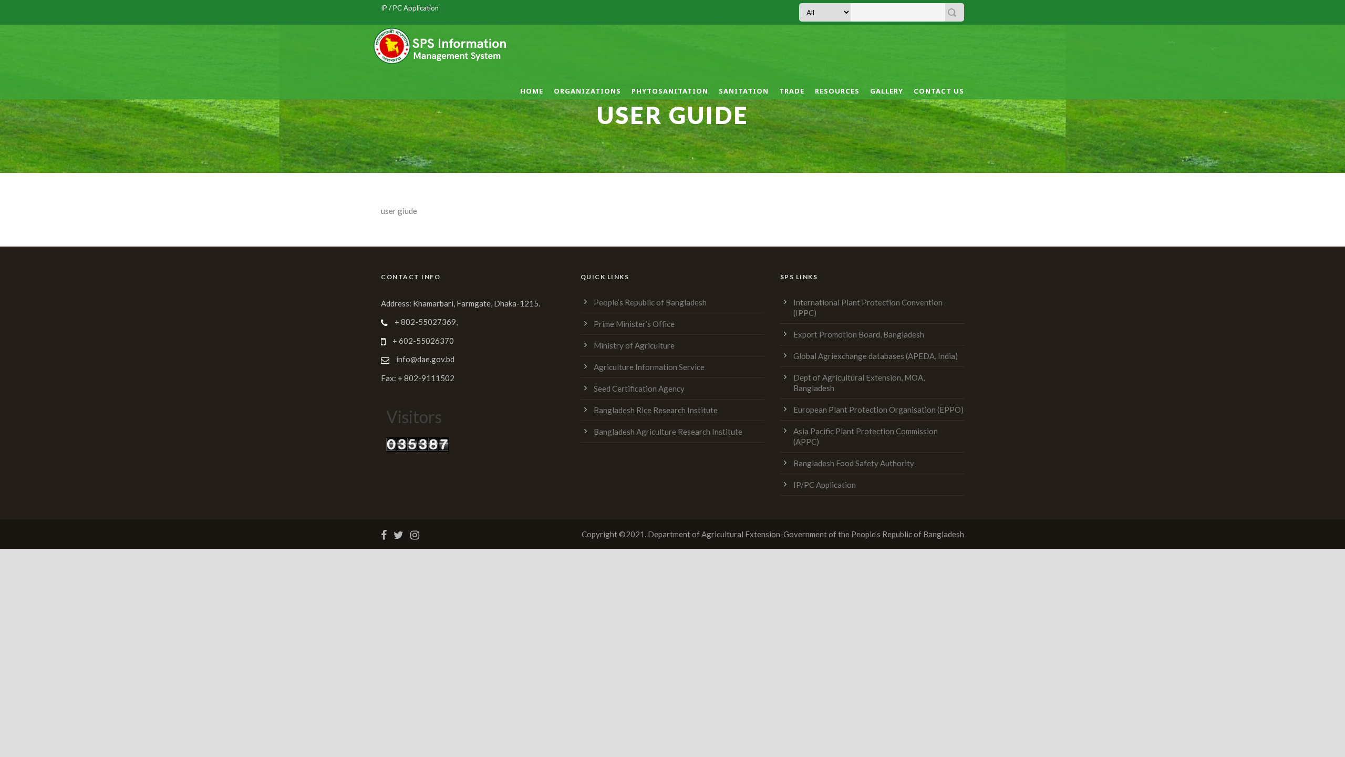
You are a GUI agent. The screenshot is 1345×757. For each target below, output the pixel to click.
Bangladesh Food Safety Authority (853, 463)
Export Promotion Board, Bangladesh (858, 334)
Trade (791, 91)
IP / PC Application (410, 8)
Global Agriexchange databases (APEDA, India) (875, 356)
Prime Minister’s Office (634, 324)
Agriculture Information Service (649, 367)
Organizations (587, 91)
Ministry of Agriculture (634, 345)
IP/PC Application (824, 484)
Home (531, 91)
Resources (837, 91)
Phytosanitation (670, 91)
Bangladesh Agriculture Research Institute (668, 431)
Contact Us (939, 91)
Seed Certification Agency (639, 388)
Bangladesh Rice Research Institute (656, 410)
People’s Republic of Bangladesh (650, 302)
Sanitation (744, 91)
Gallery (886, 91)
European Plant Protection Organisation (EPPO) (878, 409)
